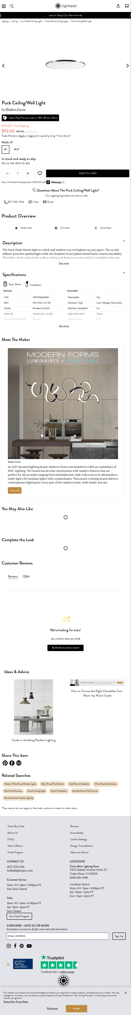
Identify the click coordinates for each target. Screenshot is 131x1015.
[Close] (125, 992)
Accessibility (76, 833)
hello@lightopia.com (20, 870)
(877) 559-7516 (15, 866)
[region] (65, 1001)
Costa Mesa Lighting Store (84, 866)
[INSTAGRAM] (9, 946)
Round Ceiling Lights (36, 790)
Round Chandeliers (59, 790)
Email (50, 202)
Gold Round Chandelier (79, 783)
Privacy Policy (22, 1001)
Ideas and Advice (79, 852)
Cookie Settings (78, 839)
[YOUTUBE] (29, 946)
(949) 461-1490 (79, 877)
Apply (22, 136)
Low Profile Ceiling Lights (31, 21)
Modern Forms (15, 109)
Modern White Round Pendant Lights (20, 783)
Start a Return (15, 846)
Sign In (32, 136)
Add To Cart (88, 173)
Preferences (52, 1008)
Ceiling (14, 21)
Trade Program (15, 852)
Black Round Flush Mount (52, 783)
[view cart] (127, 6)
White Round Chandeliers (106, 783)
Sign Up (119, 936)
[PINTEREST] (22, 946)
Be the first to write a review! (65, 647)
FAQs (11, 839)
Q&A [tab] (26, 576)
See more (64, 263)
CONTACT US (15, 861)
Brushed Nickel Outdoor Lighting (18, 798)
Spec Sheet (15, 284)
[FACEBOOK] (15, 946)
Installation (35, 285)
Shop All (14, 490)
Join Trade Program (19, 916)
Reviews (74, 826)
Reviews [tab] (13, 576)
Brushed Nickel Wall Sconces (85, 790)
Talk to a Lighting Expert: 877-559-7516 (70, 15)
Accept (76, 1008)
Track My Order (16, 826)
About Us (13, 833)
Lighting (5, 21)
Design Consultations (81, 846)
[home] (65, 8)
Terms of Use (9, 1001)
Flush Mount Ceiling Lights (56, 21)
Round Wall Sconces (13, 790)
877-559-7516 (16, 202)
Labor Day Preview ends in (23, 118)
